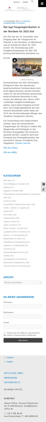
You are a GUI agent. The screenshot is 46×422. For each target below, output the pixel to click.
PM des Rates (10, 148)
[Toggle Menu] (42, 3)
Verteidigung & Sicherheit (13, 259)
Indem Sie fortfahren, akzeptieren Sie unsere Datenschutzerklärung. (21, 334)
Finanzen (7, 201)
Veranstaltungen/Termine (13, 252)
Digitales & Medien (11, 191)
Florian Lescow (22, 143)
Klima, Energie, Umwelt (13, 228)
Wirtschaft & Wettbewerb (13, 262)
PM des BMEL (10, 152)
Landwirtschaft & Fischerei (14, 23)
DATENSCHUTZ (12, 382)
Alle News (7, 180)
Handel (6, 211)
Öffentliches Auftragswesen (15, 242)
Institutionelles (9, 218)
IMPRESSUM (10, 378)
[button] (32, 2)
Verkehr (6, 256)
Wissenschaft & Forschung (14, 266)
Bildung (6, 187)
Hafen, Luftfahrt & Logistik (14, 208)
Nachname (8, 312)
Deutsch (17, 2)
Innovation (7, 215)
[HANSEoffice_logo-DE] (19, 9)
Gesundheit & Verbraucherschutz (17, 204)
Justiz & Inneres (10, 225)
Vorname (7, 302)
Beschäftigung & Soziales (14, 184)
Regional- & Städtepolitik (13, 245)
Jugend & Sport (9, 221)
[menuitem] (16, 2)
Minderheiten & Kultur (12, 238)
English (25, 2)
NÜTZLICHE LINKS (13, 373)
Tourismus (7, 249)
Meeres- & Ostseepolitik (13, 235)
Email (6, 322)
